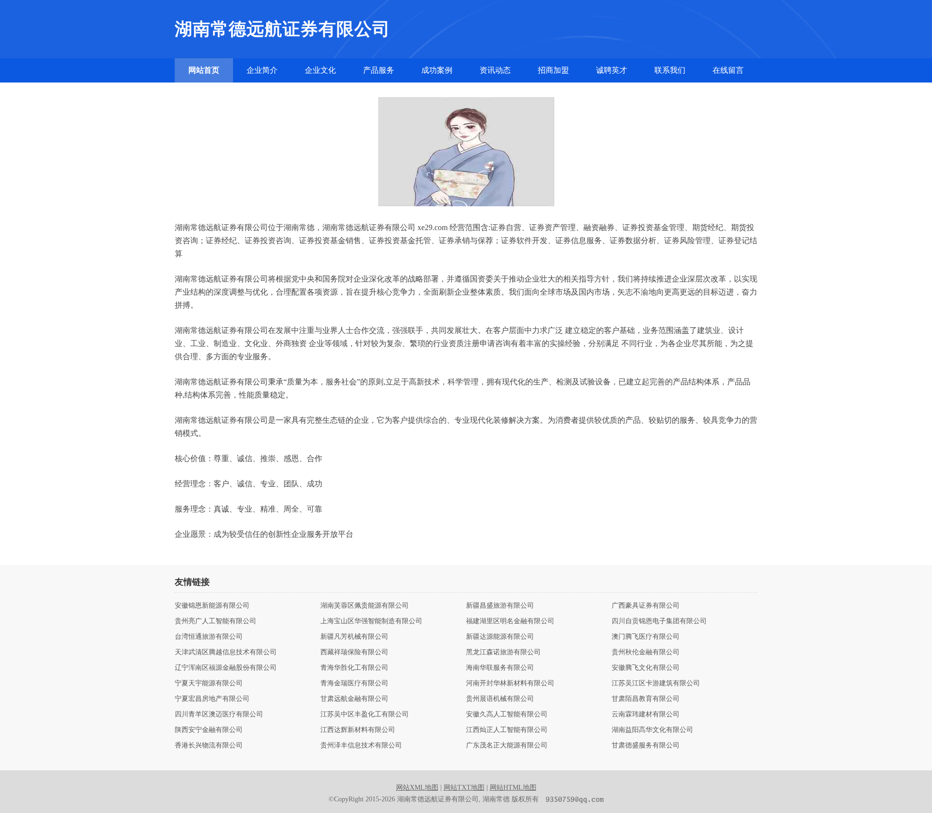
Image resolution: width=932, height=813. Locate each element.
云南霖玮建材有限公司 (646, 714)
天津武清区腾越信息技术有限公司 (226, 652)
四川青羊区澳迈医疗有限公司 (219, 714)
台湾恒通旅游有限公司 (209, 636)
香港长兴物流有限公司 (209, 745)
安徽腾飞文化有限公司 (646, 667)
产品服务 (378, 70)
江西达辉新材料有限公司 (357, 730)
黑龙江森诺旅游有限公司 (503, 652)
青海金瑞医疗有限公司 (354, 683)
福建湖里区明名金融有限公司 (510, 621)
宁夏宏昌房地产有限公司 (212, 699)
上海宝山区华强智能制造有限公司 (371, 621)
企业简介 (262, 70)
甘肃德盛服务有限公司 (646, 745)
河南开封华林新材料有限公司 (510, 683)
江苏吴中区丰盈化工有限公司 (364, 714)
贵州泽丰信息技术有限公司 (361, 745)
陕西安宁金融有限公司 (209, 730)
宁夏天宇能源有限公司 (209, 683)
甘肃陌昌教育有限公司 (646, 699)
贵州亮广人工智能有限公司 (215, 621)
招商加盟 (553, 70)
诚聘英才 (611, 70)
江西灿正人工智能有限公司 (507, 730)
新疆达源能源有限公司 (500, 636)
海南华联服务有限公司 (500, 667)
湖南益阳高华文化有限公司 (652, 730)
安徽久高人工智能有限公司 (507, 714)
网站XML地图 (417, 787)
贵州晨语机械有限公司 (500, 699)
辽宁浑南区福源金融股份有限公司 (226, 667)
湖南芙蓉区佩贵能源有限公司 (364, 605)
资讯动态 (495, 70)
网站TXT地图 (464, 787)
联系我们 (669, 70)
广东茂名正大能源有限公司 (507, 745)
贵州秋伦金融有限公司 (646, 652)
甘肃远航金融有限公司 (354, 699)
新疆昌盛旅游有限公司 (500, 605)
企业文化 (320, 70)
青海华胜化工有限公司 (354, 667)
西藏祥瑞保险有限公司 (354, 652)
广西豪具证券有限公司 (646, 605)
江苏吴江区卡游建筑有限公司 (656, 683)
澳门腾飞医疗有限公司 (646, 636)
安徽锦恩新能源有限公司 (212, 605)
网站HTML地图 (513, 787)
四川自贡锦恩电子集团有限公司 (659, 621)
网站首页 (203, 70)
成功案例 (436, 70)
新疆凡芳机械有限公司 (354, 636)
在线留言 (728, 70)
